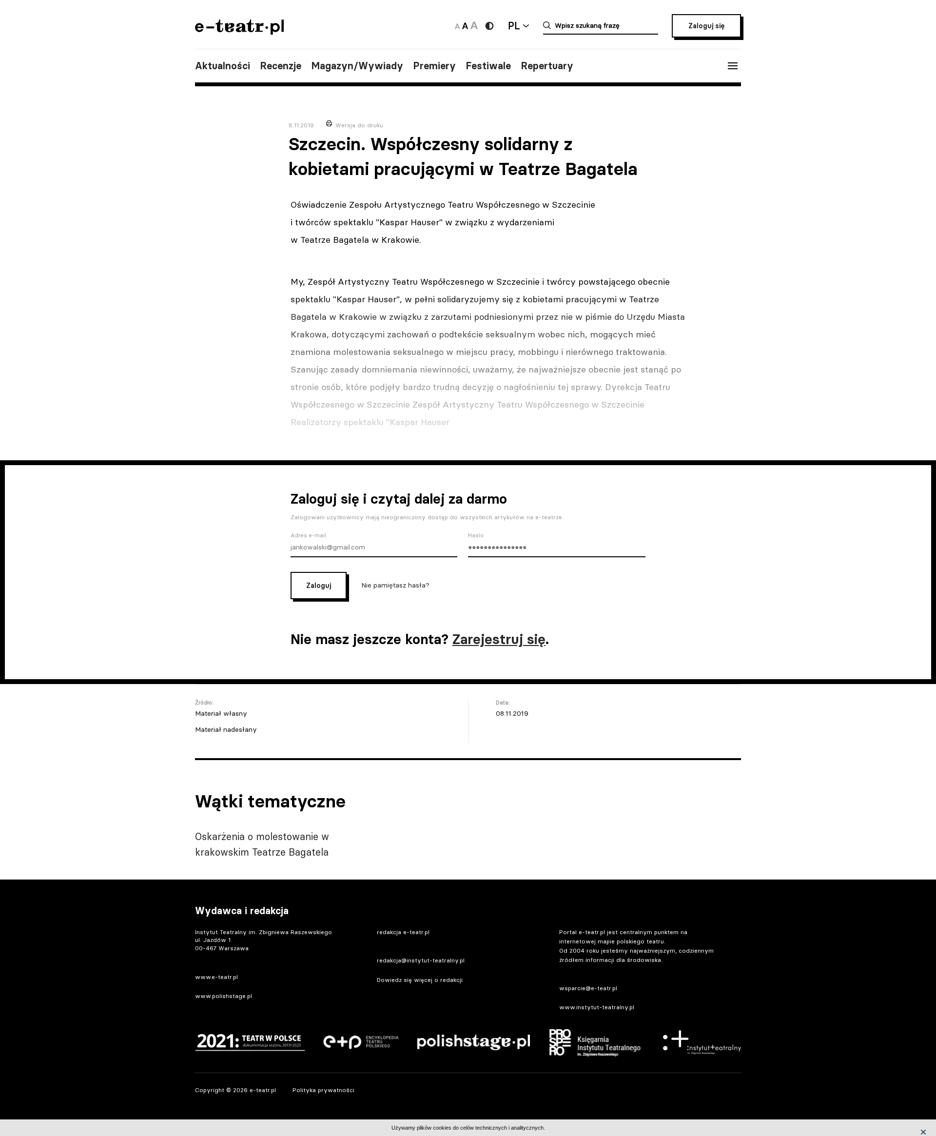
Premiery (434, 66)
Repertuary (547, 66)
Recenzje (280, 66)
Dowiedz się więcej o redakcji (420, 979)
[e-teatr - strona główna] (239, 31)
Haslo (476, 535)
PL (514, 26)
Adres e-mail (308, 535)
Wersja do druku (359, 125)
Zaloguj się (706, 25)
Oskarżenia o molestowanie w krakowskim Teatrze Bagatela (262, 844)
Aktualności (222, 66)
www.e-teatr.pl (216, 976)
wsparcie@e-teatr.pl (588, 988)
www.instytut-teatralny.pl (596, 1007)
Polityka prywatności (323, 1090)
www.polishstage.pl (223, 995)
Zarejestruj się (499, 639)
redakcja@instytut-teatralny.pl (421, 960)
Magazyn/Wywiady (357, 66)
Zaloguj (318, 585)
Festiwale (488, 66)
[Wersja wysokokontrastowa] (489, 26)
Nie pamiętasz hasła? (395, 584)
